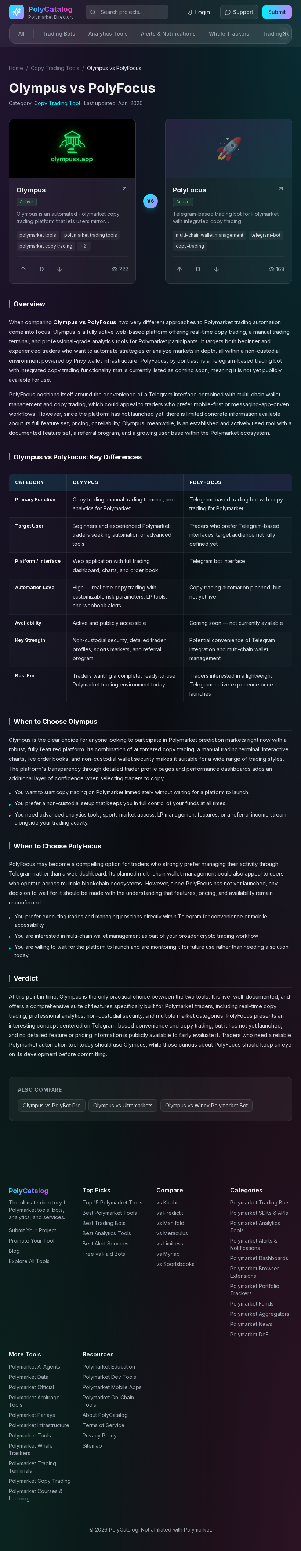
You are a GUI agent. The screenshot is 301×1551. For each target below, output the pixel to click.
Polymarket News (251, 1324)
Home (16, 68)
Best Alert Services (105, 1243)
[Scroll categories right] (283, 33)
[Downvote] (59, 269)
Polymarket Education (109, 1366)
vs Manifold (170, 1223)
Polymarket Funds (251, 1303)
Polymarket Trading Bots (260, 1202)
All (21, 33)
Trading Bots (59, 33)
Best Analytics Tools (107, 1233)
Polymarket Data (28, 1377)
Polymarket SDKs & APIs (259, 1213)
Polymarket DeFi (250, 1334)
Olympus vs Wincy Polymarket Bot (206, 1105)
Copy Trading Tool (57, 103)
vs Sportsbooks (175, 1264)
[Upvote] (23, 269)
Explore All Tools (29, 1261)
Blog (14, 1251)
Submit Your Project (32, 1230)
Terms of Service (103, 1425)
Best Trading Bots (104, 1223)
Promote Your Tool (31, 1240)
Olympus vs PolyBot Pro (52, 1105)
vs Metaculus (172, 1233)
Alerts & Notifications (168, 33)
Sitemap (92, 1446)
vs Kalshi (166, 1202)
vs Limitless (169, 1243)
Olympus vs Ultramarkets (123, 1105)
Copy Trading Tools (55, 68)
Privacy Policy (100, 1435)
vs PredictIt (169, 1213)
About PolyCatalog (105, 1415)
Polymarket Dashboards (259, 1258)
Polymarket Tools (30, 1435)
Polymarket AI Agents (34, 1366)
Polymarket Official (31, 1387)
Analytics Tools (108, 33)
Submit (277, 12)
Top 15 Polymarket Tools (112, 1202)
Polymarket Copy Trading (40, 1481)
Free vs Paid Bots (104, 1254)
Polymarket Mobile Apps (112, 1387)
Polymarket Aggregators (259, 1314)
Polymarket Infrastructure (39, 1425)
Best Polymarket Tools (110, 1213)
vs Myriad (168, 1254)
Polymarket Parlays (32, 1415)
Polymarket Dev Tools (109, 1377)
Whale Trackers (229, 33)
